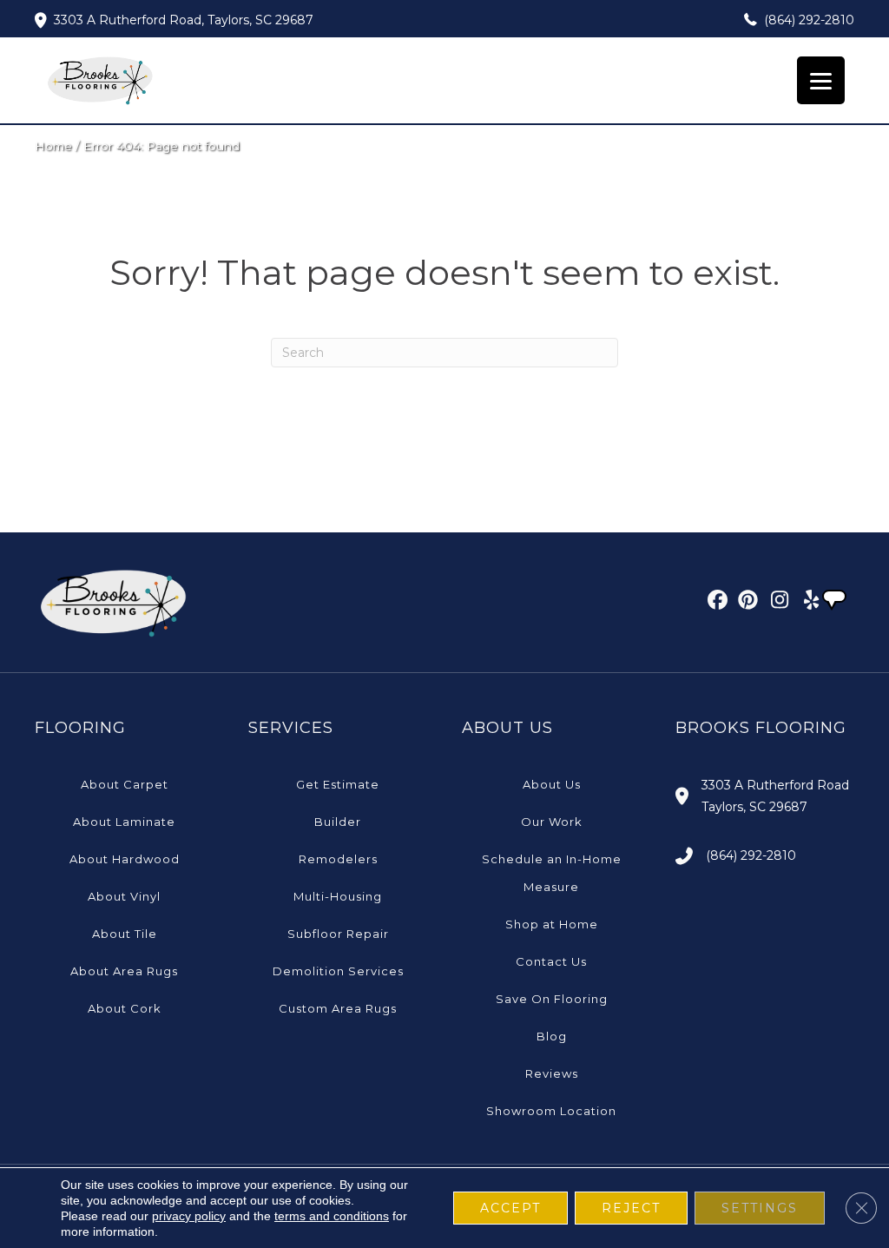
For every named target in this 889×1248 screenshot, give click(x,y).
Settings (759, 1208)
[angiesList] (836, 602)
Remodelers (338, 859)
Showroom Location (551, 1111)
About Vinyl (124, 896)
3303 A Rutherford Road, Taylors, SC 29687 (183, 20)
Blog (552, 1036)
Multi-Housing (337, 896)
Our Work (552, 822)
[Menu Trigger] (821, 80)
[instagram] (775, 603)
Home (53, 146)
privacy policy (189, 1216)
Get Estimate (337, 784)
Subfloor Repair (338, 934)
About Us (552, 784)
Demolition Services (338, 971)
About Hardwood (124, 859)
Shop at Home (551, 924)
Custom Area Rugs (338, 1008)
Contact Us (551, 961)
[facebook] (715, 603)
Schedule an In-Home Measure (552, 873)
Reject (631, 1208)
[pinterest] (745, 603)
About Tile (124, 934)
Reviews (551, 1073)
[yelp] (806, 603)
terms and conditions (331, 1216)
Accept (510, 1208)
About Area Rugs (124, 971)
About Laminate (124, 822)
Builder (337, 822)
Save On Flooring (552, 999)
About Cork (124, 1008)
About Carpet (124, 784)
